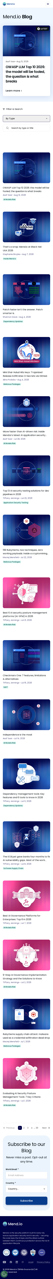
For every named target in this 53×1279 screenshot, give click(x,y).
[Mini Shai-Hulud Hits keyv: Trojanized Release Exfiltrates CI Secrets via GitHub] (26, 362)
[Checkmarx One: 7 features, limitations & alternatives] (26, 665)
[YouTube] (4, 1262)
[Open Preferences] (4, 1274)
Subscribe (26, 1200)
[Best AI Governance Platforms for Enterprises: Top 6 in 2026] (26, 906)
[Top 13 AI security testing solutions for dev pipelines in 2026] (26, 480)
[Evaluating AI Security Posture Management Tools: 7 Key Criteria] (26, 1083)
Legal (30, 1262)
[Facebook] (11, 1262)
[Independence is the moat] (26, 724)
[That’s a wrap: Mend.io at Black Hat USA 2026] (26, 239)
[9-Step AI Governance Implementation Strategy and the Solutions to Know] (26, 965)
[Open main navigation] (48, 4)
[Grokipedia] (22, 1262)
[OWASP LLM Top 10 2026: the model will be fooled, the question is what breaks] (26, 177)
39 (37, 1127)
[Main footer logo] (12, 1224)
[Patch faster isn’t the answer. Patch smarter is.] (26, 301)
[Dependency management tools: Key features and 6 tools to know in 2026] (26, 786)
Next (44, 1127)
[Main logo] (10, 3)
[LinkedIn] (17, 1262)
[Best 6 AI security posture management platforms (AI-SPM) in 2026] (26, 604)
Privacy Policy (43, 1262)
